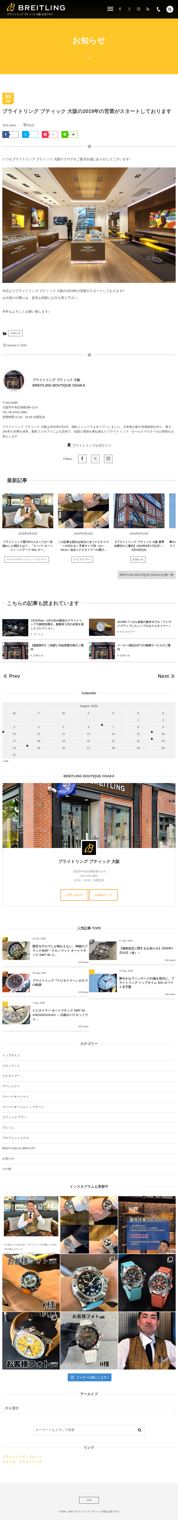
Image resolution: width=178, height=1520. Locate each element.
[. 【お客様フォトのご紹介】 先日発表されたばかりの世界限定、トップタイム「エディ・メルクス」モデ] (31, 1341)
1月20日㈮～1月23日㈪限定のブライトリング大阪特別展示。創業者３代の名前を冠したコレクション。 (57, 624)
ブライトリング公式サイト (92, 445)
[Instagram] (138, 9)
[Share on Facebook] (120, 9)
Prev (14, 676)
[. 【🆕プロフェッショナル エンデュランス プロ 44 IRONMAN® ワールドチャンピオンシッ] (89, 1283)
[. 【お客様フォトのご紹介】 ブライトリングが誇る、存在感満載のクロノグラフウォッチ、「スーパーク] (31, 1283)
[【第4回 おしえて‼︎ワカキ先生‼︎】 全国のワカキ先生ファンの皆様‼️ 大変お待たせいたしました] (147, 1341)
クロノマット (11, 1065)
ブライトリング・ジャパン (22, 1457)
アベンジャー (11, 1086)
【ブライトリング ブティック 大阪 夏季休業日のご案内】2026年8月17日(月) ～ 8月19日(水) (139, 545)
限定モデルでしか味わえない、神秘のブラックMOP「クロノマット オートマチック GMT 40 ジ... (60, 950)
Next (163, 676)
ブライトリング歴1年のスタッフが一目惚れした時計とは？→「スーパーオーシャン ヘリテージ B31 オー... (28, 545)
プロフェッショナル (15, 1137)
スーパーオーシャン (15, 1096)
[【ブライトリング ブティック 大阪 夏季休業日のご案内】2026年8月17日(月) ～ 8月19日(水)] (139, 510)
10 (14, 734)
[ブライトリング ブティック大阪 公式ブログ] (36, 7)
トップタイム (11, 1055)
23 (163, 741)
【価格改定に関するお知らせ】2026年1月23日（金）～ (146, 950)
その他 (6, 1169)
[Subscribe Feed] (147, 9)
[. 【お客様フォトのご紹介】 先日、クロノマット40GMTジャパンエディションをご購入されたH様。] (89, 1341)
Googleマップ (103, 894)
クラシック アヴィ (14, 1117)
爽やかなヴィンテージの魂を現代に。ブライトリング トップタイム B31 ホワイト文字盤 (146, 983)
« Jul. (5, 761)
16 (163, 734)
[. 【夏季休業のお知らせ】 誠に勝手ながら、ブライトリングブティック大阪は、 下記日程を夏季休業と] (147, 1225)
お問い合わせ (74, 894)
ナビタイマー (82, 559)
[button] (169, 9)
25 (38, 748)
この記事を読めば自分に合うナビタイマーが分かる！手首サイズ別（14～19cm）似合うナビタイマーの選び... (83, 545)
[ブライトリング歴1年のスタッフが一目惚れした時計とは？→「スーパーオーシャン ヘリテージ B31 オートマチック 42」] (27, 510)
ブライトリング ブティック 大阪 (89, 861)
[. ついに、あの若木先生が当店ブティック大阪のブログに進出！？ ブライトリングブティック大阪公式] (31, 1225)
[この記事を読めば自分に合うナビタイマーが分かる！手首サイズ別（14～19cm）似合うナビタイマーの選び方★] (83, 510)
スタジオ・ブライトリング (22, 1462)
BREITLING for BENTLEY (18, 1148)
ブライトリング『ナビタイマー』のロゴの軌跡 (60, 982)
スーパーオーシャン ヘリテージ (26, 559)
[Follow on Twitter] (129, 9)
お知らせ (15, 333)
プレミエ (38, 634)
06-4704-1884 (18, 412)
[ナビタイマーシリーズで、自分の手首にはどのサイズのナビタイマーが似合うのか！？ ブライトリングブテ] (89, 1225)
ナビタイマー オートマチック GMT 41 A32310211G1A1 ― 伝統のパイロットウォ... (60, 1015)
